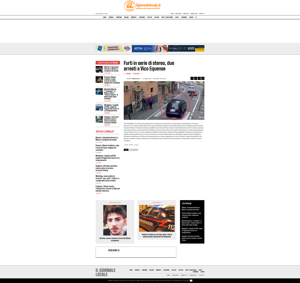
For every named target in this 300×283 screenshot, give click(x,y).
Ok (191, 280)
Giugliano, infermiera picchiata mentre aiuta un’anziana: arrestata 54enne (111, 120)
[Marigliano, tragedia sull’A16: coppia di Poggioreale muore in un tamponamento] (99, 107)
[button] (196, 17)
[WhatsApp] (202, 78)
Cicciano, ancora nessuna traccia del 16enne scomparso (115, 239)
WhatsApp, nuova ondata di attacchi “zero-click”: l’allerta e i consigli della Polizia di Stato (107, 178)
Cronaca (98, 183)
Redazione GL (136, 78)
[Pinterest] (199, 78)
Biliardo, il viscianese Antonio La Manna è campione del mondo (111, 69)
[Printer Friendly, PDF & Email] (131, 146)
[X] (195, 78)
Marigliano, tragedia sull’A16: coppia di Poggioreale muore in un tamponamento (111, 108)
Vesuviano (136, 73)
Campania (107, 85)
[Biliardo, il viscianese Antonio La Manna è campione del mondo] (99, 69)
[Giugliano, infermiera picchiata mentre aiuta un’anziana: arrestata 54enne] (99, 119)
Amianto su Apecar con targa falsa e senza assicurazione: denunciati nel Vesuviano (157, 235)
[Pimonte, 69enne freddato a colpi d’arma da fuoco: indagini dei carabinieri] (99, 79)
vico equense (133, 149)
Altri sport (108, 73)
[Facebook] (192, 78)
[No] (298, 281)
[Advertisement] (150, 31)
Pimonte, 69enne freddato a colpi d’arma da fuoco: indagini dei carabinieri (112, 80)
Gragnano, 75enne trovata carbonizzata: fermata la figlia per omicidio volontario (108, 188)
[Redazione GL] (125, 79)
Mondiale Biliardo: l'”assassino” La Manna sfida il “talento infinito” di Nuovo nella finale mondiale (111, 94)
